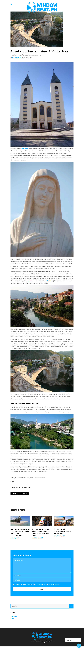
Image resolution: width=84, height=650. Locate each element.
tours (25, 494)
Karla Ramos (16, 57)
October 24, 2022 (59, 536)
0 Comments (28, 487)
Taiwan (30, 281)
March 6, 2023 (14, 538)
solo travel (15, 494)
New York (49, 281)
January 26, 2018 (15, 487)
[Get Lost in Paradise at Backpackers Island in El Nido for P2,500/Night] (20, 521)
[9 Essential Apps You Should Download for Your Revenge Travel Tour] (42, 521)
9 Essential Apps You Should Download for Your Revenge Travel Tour (41, 532)
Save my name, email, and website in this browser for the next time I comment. (38, 584)
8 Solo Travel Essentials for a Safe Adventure (62, 531)
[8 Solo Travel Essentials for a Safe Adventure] (64, 521)
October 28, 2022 (37, 538)
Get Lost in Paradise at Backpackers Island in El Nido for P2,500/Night (20, 532)
